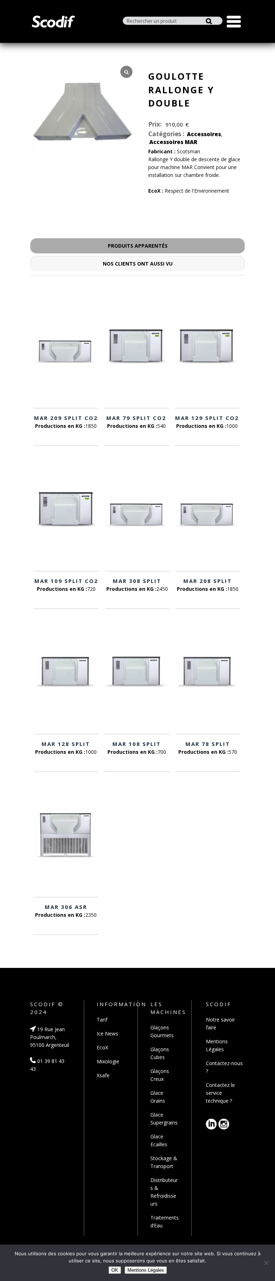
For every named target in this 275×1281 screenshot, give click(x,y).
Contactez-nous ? (224, 1067)
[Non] (266, 1262)
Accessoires (204, 134)
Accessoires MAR (173, 141)
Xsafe (103, 1075)
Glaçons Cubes (159, 1053)
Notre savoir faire (220, 1023)
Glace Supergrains (164, 1118)
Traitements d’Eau (164, 1221)
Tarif (102, 1019)
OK (114, 1270)
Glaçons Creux (159, 1075)
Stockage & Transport (163, 1162)
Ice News (107, 1033)
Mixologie (108, 1061)
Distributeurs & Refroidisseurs (164, 1192)
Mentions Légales (217, 1045)
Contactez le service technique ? (220, 1093)
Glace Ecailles (158, 1140)
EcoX (102, 1047)
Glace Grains (157, 1096)
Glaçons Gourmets (162, 1031)
